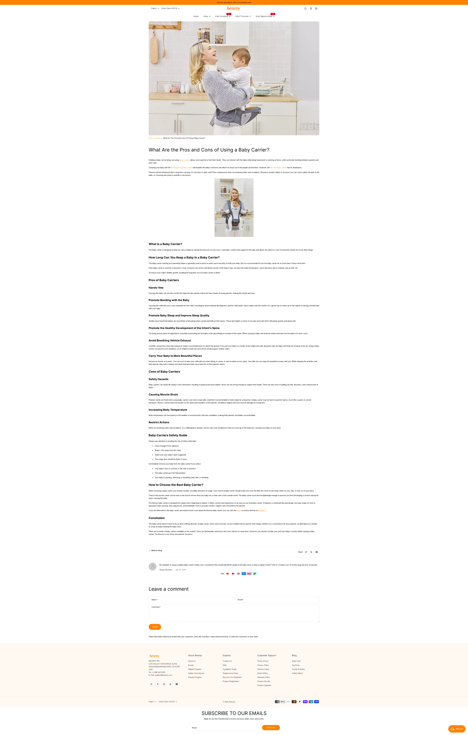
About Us (192, 661)
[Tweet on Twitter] (311, 552)
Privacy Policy (263, 665)
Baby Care (296, 661)
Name (155, 600)
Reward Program (195, 677)
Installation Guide (229, 669)
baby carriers (184, 160)
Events (191, 665)
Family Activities (298, 669)
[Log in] (310, 8)
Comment (156, 607)
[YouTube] (176, 684)
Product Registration (231, 681)
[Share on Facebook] (306, 552)
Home (151, 138)
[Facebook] (157, 684)
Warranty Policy (263, 677)
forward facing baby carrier (181, 167)
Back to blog (156, 550)
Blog (158, 138)
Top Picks (296, 665)
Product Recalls (263, 681)
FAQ (224, 665)
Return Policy (262, 673)
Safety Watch (297, 673)
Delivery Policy (263, 669)
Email (241, 600)
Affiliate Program (194, 669)
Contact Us (227, 661)
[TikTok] (170, 684)
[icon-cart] (316, 8)
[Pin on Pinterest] (316, 552)
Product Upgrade (264, 685)
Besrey (232, 702)
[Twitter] (151, 684)
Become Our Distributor (232, 677)
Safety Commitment (196, 673)
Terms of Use (262, 661)
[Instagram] (164, 684)
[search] (305, 8)
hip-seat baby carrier (278, 167)
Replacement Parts (230, 673)
